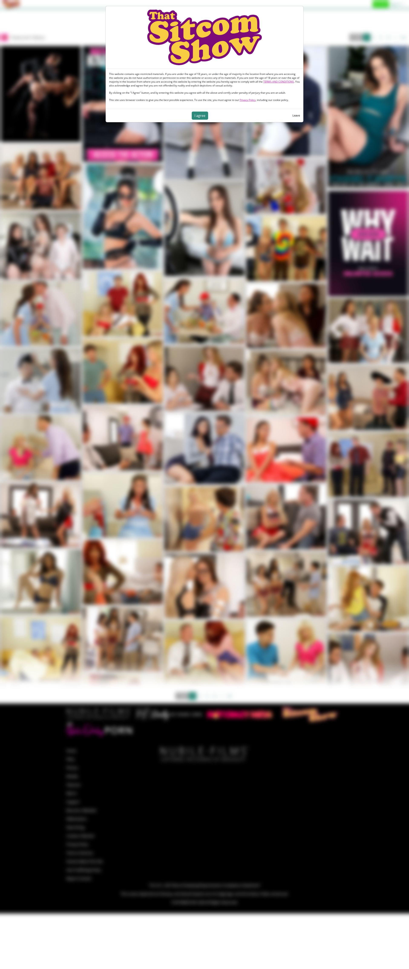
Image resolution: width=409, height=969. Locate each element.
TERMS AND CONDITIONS (278, 81)
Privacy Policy (248, 100)
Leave (296, 115)
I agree (199, 115)
